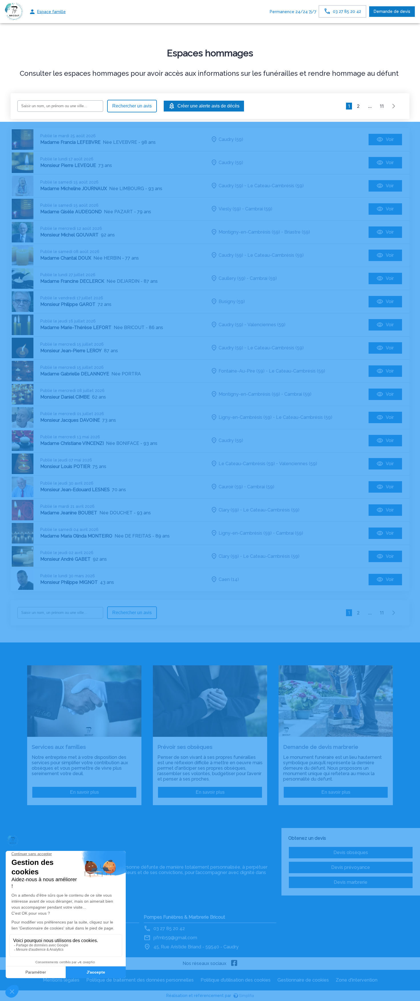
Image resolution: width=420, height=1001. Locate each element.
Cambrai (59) (258, 209)
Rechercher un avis (132, 106)
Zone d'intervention (356, 980)
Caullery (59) (232, 278)
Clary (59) (229, 510)
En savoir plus (84, 792)
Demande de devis (392, 11)
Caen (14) (229, 579)
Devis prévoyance (350, 867)
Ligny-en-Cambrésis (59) (245, 417)
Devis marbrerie (350, 882)
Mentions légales (61, 980)
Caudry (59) (231, 139)
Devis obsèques (350, 852)
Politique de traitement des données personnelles (140, 980)
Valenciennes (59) (266, 324)
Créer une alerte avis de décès (208, 106)
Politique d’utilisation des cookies (236, 980)
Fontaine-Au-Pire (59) (242, 371)
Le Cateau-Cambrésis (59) (275, 185)
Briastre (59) (297, 232)
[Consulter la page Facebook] (234, 964)
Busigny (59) (232, 301)
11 (382, 106)
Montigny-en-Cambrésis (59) (249, 232)
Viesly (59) (230, 209)
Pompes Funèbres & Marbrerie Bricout (184, 917)
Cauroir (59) (231, 486)
